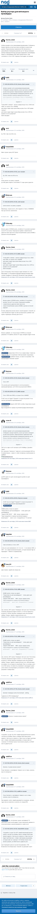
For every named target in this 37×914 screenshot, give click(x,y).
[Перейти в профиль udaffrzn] (3, 683)
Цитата (16, 62)
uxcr (7, 128)
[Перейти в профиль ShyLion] (3, 372)
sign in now (5, 869)
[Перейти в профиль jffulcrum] (3, 196)
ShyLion (8, 371)
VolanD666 (10, 147)
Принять (18, 911)
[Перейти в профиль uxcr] (3, 129)
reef (7, 165)
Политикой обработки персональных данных (14, 907)
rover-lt (8, 420)
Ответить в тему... (10, 876)
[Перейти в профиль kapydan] (3, 535)
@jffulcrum (4, 353)
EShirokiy (9, 223)
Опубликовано (15, 42)
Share (9, 885)
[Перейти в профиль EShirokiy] (3, 224)
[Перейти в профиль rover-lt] (3, 421)
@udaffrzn (4, 716)
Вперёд (30, 33)
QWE (7, 77)
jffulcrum (9, 195)
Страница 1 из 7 (18, 33)
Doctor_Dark (8, 18)
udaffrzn (9, 682)
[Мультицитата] (11, 62)
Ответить (19, 27)
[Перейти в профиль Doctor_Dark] (3, 41)
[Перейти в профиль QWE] (3, 78)
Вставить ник (5, 62)
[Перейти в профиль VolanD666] (3, 147)
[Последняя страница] (35, 33)
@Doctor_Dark (5, 356)
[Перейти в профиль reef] (3, 166)
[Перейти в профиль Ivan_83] (3, 565)
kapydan (9, 534)
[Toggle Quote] (4, 84)
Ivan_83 (8, 564)
